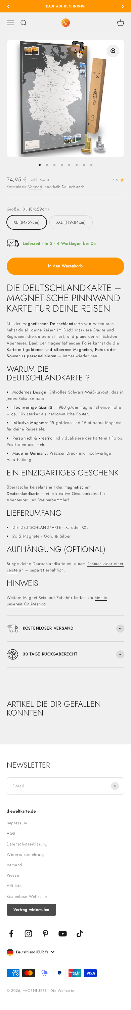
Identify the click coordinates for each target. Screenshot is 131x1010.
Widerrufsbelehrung (26, 855)
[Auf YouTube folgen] (62, 933)
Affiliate (14, 886)
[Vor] (123, 6)
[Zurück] (8, 6)
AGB (11, 833)
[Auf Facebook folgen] (11, 933)
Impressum (17, 823)
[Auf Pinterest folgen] (45, 933)
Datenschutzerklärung (27, 844)
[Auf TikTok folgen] (79, 933)
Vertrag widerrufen (31, 910)
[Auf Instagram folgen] (28, 933)
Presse (13, 875)
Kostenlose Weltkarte (27, 896)
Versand (35, 186)
